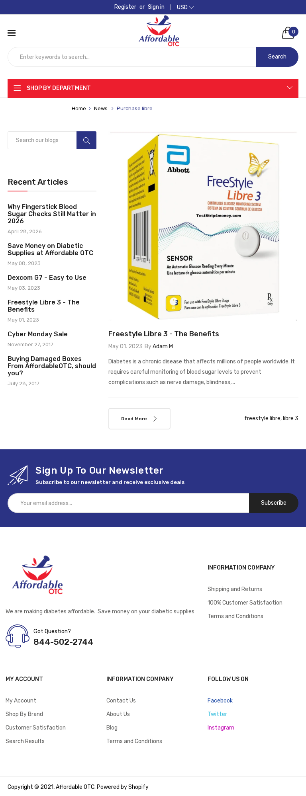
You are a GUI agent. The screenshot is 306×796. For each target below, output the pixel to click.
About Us (118, 714)
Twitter (217, 714)
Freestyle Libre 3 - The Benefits (44, 306)
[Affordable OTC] (159, 23)
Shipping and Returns (235, 589)
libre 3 (290, 418)
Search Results (25, 741)
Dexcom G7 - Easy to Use (47, 277)
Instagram (221, 727)
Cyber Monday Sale (38, 334)
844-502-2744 (63, 642)
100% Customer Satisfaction (245, 602)
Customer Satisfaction (36, 727)
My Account (21, 700)
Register (125, 7)
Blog (112, 727)
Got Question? (52, 631)
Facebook (220, 700)
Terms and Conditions (235, 616)
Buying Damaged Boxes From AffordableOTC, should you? (52, 366)
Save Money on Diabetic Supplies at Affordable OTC (50, 249)
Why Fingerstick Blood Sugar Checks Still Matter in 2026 (52, 214)
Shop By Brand (24, 714)
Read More (134, 418)
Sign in (156, 7)
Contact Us (121, 700)
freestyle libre (262, 418)
